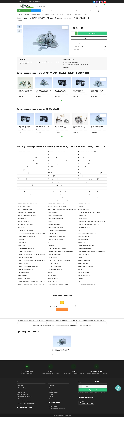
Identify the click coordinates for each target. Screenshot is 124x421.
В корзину (93, 33)
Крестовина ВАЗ (73, 320)
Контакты (92, 10)
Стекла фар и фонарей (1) (84, 254)
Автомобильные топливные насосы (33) (27, 157)
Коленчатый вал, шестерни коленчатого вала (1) (89, 194)
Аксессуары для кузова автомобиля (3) (57, 160)
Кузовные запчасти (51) (84, 203)
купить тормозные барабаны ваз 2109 (60, 325)
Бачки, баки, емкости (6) (84, 163)
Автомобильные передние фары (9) (56, 154)
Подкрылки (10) (82, 215)
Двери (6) (80, 176)
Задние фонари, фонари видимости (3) (27, 188)
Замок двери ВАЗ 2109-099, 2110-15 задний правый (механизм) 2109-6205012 (43, 91)
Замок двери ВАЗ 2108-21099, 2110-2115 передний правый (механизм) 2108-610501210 (97, 91)
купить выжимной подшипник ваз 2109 (86, 320)
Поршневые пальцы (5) (23, 221)
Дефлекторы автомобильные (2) (26, 185)
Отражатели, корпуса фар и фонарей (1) (27, 212)
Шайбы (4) (80, 278)
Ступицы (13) (81, 257)
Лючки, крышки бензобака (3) (25, 206)
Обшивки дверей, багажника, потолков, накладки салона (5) (62, 209)
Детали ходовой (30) (83, 182)
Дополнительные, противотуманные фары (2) (59, 185)
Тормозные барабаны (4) (24, 263)
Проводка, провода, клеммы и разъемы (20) (88, 224)
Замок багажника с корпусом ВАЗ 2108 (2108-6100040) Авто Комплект (25, 91)
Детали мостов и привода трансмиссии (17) (88, 179)
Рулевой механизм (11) (83, 239)
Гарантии (78, 10)
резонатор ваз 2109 (37, 325)
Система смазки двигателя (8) (85, 248)
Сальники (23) (51, 245)
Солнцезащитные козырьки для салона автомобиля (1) (61, 251)
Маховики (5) (81, 206)
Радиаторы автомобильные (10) (25, 230)
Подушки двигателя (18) (23, 218)
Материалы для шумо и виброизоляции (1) (58, 206)
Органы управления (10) (84, 209)
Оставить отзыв (62, 309)
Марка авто (36, 10)
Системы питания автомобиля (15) (26, 251)
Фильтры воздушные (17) (84, 272)
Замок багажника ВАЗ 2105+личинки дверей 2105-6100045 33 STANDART (79, 128)
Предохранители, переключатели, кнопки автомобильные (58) (92, 221)
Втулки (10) (81, 169)
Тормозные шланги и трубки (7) (85, 266)
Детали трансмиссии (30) (54, 182)
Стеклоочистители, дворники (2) (25, 257)
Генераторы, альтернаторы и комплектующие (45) (90, 172)
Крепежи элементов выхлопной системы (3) (28, 203)
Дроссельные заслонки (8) (84, 185)
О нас (52, 10)
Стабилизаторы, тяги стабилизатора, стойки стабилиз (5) (31, 254)
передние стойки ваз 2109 (24, 322)
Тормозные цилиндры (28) (54, 266)
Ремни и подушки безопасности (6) (56, 236)
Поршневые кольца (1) (83, 218)
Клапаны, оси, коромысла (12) (25, 194)
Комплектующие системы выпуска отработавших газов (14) (62, 197)
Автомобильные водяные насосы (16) (87, 151)
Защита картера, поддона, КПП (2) (26, 191)
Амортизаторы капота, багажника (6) (87, 160)
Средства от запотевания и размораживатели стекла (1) (91, 251)
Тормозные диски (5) (53, 263)
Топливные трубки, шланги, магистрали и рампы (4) (60, 260)
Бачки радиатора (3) (53, 163)
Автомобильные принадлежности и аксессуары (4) (90, 154)
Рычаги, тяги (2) (82, 242)
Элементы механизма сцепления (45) (87, 284)
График (85, 10)
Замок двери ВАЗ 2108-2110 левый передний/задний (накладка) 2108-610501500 (79, 91)
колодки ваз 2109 (41, 320)
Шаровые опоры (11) (53, 281)
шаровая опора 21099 (101, 320)
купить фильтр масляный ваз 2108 (38, 322)
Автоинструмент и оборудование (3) (56, 151)
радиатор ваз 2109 (87, 325)
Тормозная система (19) (84, 260)
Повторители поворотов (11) (55, 215)
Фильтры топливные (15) (84, 275)
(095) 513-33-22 (23, 1)
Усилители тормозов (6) (23, 272)
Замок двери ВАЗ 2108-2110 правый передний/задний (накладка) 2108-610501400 (61, 91)
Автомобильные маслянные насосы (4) (27, 154)
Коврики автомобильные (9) (54, 194)
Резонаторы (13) (52, 233)
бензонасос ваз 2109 (22, 320)
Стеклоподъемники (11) (53, 257)
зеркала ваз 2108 (32, 320)
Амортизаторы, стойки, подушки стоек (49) (28, 163)
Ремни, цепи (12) (22, 239)
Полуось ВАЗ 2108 (50, 320)
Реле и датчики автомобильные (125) (87, 233)
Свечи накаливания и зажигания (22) (87, 245)
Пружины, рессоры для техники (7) (56, 227)
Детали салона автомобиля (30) (25, 182)
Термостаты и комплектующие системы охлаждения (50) (31, 260)
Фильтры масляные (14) (23, 275)
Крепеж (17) (81, 200)
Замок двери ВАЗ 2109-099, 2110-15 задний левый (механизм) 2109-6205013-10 (61, 350)
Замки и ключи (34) (82, 188)
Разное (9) (80, 230)
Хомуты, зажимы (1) (53, 278)
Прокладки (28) (21, 227)
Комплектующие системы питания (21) (27, 200)
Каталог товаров (24, 10)
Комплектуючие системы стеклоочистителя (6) (29, 197)
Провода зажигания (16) (54, 224)
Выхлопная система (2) (23, 172)
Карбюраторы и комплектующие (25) (57, 191)
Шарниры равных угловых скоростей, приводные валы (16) (32, 281)
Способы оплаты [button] (78, 46)
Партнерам (45, 10)
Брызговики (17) (82, 166)
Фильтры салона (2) (52, 275)
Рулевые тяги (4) (22, 242)
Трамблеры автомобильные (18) (25, 269)
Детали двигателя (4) (53, 179)
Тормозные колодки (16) (84, 263)
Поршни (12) (51, 221)
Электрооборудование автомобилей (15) (58, 284)
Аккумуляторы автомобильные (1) (26, 160)
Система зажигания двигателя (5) (26, 248)
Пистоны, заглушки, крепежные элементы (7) (89, 212)
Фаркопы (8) (51, 272)
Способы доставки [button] (79, 43)
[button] (61, 100)
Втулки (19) (50, 169)
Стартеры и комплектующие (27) (56, 254)
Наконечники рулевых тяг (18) (25, 209)
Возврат (59, 10)
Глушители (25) (51, 176)
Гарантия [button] (76, 49)
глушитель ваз (64, 322)
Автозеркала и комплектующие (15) (26, 151)
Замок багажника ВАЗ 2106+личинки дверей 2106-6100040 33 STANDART (61, 128)
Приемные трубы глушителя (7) (25, 224)
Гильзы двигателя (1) (23, 176)
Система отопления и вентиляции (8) (57, 248)
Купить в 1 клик (89, 38)
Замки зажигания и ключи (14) (55, 188)
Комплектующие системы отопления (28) (88, 197)
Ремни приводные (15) (83, 236)
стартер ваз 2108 (72, 322)
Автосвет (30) (81, 157)
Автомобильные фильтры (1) (55, 157)
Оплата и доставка (68, 10)
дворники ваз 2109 (47, 325)
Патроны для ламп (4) (53, 212)
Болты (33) (50, 166)
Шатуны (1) (81, 281)
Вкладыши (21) (21, 169)
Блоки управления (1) (23, 166)
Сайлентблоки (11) (22, 245)
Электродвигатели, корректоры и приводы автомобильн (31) (32, 284)
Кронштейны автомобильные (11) (56, 203)
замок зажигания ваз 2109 (76, 325)
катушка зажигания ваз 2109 (62, 320)
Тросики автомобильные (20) (55, 269)
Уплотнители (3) (82, 269)
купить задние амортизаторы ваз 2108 (97, 322)
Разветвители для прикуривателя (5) (57, 230)
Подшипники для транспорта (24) (56, 218)
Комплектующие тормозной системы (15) (58, 200)
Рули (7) (50, 242)
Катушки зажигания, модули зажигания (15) (88, 191)
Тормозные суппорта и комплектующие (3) (28, 266)
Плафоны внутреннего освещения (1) (27, 215)
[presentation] (63, 27)
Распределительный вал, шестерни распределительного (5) (32, 233)
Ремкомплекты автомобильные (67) (26, 236)
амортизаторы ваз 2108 (82, 322)
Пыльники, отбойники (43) (84, 227)
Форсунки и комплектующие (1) (25, 278)
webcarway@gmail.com (34, 1)
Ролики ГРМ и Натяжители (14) (55, 239)
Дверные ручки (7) (22, 179)
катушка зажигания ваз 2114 (53, 322)
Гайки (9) (50, 172)
